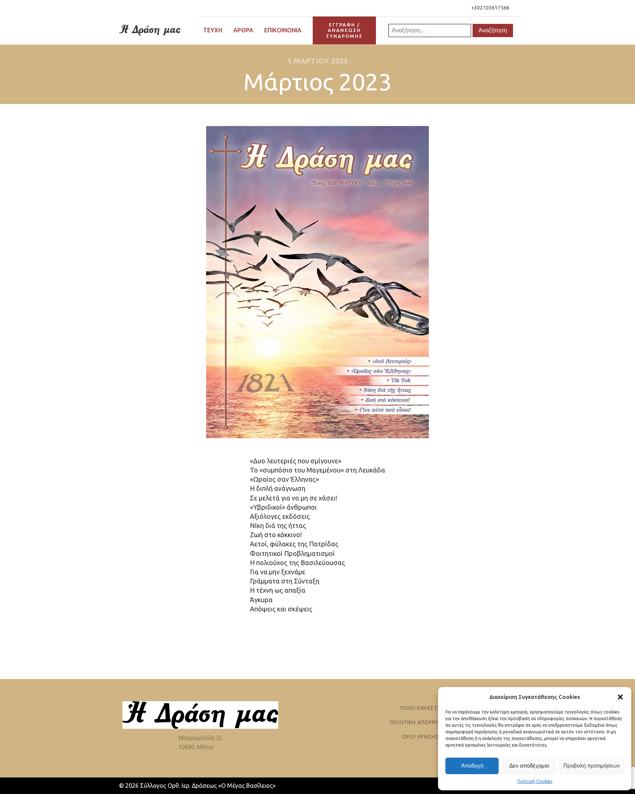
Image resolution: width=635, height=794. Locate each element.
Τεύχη (212, 30)
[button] (620, 697)
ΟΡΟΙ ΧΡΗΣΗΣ (420, 737)
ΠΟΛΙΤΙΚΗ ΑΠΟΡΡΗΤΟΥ (420, 722)
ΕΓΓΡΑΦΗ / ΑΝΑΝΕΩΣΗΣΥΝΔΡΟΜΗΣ (344, 30)
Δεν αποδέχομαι (529, 765)
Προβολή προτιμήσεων (591, 765)
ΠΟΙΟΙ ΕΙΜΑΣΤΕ (420, 708)
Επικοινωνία (282, 30)
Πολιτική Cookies (534, 781)
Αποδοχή (472, 765)
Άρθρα (243, 30)
